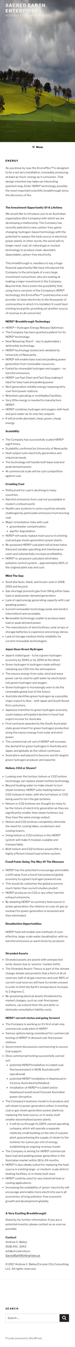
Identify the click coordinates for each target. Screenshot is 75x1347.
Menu (39, 147)
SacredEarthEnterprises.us (22, 1255)
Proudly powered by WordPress (23, 1338)
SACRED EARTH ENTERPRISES (25, 8)
